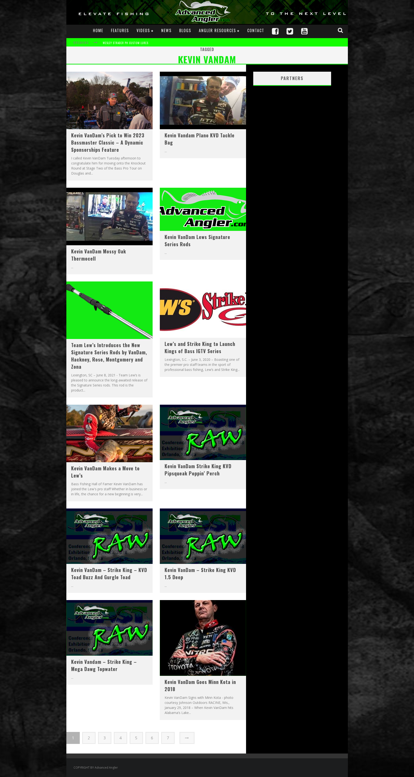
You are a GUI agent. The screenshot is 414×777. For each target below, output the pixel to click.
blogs (185, 30)
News (166, 30)
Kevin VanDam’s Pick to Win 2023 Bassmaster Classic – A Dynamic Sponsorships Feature (107, 142)
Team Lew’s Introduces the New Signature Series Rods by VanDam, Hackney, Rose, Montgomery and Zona (109, 355)
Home (98, 30)
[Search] (341, 30)
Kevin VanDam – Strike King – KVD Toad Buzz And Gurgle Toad (109, 573)
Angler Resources (217, 30)
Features (120, 30)
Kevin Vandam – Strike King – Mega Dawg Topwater (104, 665)
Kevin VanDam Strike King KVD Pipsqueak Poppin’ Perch (198, 469)
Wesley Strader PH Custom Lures (125, 39)
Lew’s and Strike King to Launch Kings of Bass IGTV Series (200, 347)
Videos (143, 30)
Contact (255, 30)
